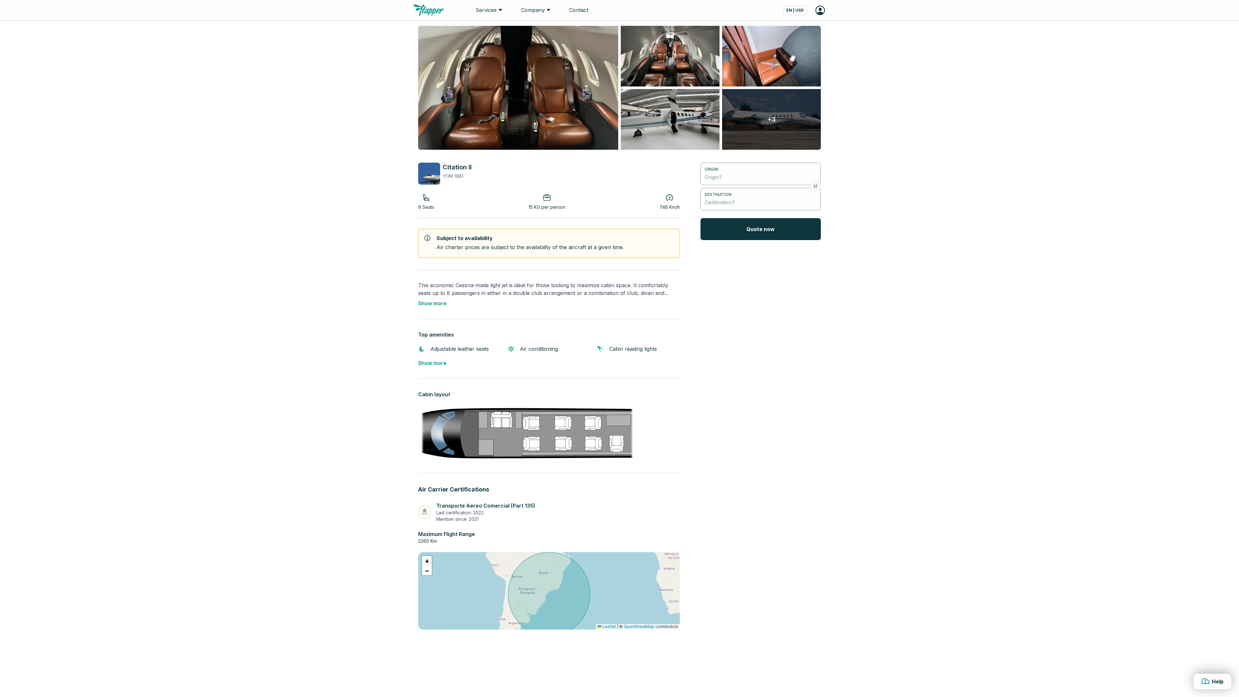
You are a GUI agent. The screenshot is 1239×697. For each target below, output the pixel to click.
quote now (760, 229)
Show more (432, 303)
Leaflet (608, 626)
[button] (427, 561)
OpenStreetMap (639, 626)
